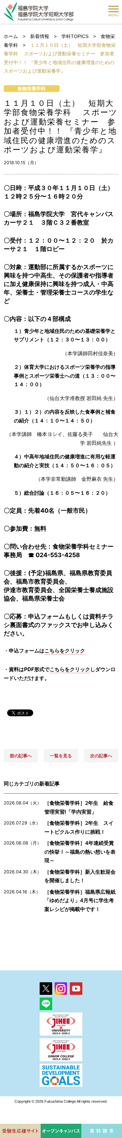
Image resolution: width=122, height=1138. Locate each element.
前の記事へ (21, 755)
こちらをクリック (64, 650)
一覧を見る (61, 755)
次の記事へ (101, 755)
